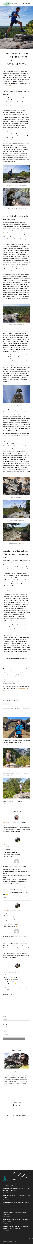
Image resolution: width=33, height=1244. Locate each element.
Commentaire (7, 994)
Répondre (24, 822)
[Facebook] (13, 1105)
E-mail (5, 1024)
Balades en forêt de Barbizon (13, 801)
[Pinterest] (16, 1105)
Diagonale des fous (10, 85)
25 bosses (7, 700)
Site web (5, 1031)
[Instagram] (19, 1105)
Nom (5, 1016)
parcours (15, 700)
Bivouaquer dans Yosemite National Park (16, 1202)
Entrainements (16, 708)
